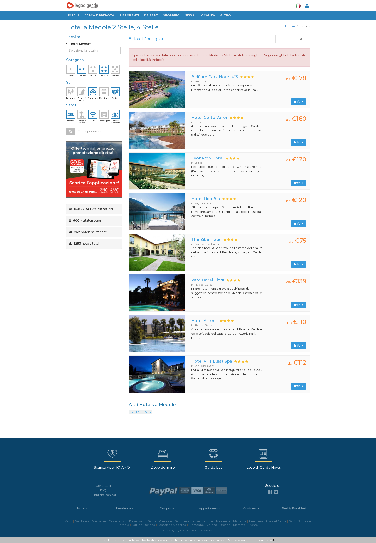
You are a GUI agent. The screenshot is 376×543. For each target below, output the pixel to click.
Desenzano (137, 521)
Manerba (239, 521)
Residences (124, 508)
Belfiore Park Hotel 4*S (214, 77)
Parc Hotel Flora (207, 280)
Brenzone (99, 521)
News (189, 15)
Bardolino (82, 521)
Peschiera (256, 521)
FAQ (103, 490)
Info (298, 102)
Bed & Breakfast (294, 508)
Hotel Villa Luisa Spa (211, 361)
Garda (152, 521)
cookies (242, 539)
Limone (208, 521)
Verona (212, 524)
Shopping (171, 15)
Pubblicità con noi (103, 495)
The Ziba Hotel (206, 239)
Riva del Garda (276, 521)
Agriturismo (251, 508)
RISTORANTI (129, 15)
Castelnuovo (117, 521)
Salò (292, 521)
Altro (225, 15)
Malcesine (223, 521)
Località (207, 15)
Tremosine (196, 524)
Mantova (239, 524)
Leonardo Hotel (207, 158)
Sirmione (304, 521)
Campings (167, 508)
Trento (253, 524)
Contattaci (103, 485)
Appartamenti (209, 508)
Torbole (123, 524)
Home (290, 26)
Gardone (165, 521)
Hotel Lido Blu (205, 198)
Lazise (195, 521)
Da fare (151, 15)
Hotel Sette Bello (140, 412)
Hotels (73, 15)
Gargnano (182, 521)
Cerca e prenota (99, 15)
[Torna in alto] (363, 530)
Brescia (225, 524)
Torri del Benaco (143, 524)
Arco (68, 521)
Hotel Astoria (204, 320)
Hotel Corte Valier (209, 117)
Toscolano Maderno (172, 524)
